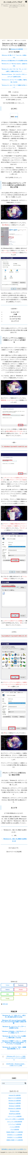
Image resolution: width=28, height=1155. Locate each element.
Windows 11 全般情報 (15, 1103)
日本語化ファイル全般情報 (14, 1134)
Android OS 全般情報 (15, 1095)
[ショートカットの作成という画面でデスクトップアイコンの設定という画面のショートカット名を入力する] (14, 474)
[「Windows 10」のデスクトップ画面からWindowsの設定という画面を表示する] (14, 219)
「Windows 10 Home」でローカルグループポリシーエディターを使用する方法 (14, 75)
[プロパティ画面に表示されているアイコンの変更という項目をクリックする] (14, 573)
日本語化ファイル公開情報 (14, 1137)
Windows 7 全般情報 (14, 1106)
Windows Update (14, 1111)
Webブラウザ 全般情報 (14, 1098)
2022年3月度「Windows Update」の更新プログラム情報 (15, 1064)
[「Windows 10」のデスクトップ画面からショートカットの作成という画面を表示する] (14, 394)
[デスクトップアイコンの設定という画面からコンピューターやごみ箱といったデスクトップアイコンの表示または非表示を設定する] (14, 289)
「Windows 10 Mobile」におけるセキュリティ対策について (13, 1032)
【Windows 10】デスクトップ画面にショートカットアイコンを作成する (16, 1058)
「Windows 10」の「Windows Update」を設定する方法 (14, 65)
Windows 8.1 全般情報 (14, 1108)
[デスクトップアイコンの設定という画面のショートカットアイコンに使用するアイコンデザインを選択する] (14, 679)
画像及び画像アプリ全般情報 (15, 1140)
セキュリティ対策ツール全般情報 (14, 1119)
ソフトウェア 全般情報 (14, 1124)
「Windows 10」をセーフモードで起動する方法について (14, 86)
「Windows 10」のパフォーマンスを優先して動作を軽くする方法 (14, 81)
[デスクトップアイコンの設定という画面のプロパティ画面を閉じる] (14, 729)
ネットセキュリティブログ (13, 2)
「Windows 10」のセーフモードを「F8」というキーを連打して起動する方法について (14, 70)
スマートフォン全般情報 (14, 1116)
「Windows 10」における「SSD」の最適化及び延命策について (13, 1048)
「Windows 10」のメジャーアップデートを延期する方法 (13, 1027)
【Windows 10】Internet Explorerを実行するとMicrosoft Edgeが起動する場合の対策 (13, 1022)
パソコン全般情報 (15, 1126)
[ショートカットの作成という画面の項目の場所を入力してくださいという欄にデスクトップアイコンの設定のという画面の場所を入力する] (14, 425)
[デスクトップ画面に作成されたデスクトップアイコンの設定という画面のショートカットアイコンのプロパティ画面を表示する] (14, 520)
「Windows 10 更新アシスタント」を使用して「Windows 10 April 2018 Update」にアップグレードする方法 (13, 1042)
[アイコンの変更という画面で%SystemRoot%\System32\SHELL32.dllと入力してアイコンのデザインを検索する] (14, 617)
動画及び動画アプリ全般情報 (15, 1132)
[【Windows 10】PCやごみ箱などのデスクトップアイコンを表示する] (7, 989)
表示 (16, 116)
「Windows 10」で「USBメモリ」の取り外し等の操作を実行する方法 (13, 1016)
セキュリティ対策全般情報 (14, 1121)
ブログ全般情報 (14, 1129)
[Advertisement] (14, 24)
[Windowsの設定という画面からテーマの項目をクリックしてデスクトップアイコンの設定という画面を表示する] (14, 245)
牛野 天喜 (5, 1004)
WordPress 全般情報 (14, 1113)
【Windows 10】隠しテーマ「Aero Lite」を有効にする (14, 56)
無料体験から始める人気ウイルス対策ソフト (14, 1149)
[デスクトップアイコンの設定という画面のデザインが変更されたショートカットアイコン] (14, 750)
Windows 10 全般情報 (17, 49)
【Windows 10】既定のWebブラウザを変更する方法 (14, 60)
